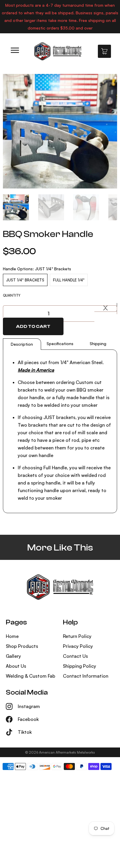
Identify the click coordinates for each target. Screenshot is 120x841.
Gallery (13, 656)
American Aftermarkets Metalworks (67, 752)
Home (12, 636)
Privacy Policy (78, 646)
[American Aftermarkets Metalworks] (57, 51)
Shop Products (22, 646)
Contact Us (75, 656)
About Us (16, 666)
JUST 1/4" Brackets (25, 280)
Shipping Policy (79, 666)
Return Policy (77, 636)
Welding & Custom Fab (30, 676)
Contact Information (85, 676)
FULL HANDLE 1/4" (68, 280)
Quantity (11, 295)
